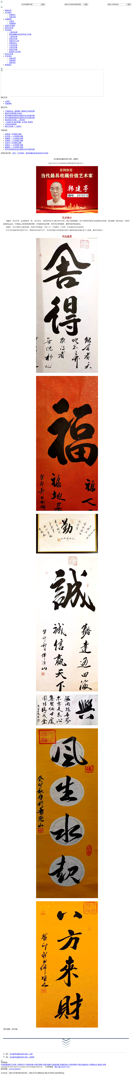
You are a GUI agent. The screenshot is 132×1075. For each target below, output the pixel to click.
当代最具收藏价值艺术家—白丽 (21, 1054)
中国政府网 (55, 1064)
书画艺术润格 (10, 26)
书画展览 (12, 60)
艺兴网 (13, 1064)
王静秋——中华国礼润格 (14, 140)
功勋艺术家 (13, 49)
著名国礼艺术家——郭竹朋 (15, 120)
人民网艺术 (20, 1064)
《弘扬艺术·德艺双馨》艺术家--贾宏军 (19, 122)
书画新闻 (8, 19)
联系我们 (8, 65)
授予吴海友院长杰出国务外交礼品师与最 (20, 149)
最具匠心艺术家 (15, 52)
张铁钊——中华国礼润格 (14, 145)
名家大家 (12, 58)
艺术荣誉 (8, 30)
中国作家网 (72, 1064)
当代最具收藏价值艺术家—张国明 (21, 1057)
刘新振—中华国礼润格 (13, 134)
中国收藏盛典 (6, 1064)
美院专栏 (12, 62)
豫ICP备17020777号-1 (62, 1067)
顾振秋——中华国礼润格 (14, 147)
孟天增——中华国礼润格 (14, 136)
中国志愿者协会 (83, 1064)
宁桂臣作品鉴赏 (10, 124)
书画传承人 (13, 43)
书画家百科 (64, 1064)
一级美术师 (13, 36)
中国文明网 (38, 1064)
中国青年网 (29, 1064)
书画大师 (12, 17)
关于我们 (8, 12)
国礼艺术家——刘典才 (13, 126)
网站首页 (8, 10)
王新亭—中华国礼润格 (13, 143)
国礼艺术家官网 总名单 (13, 113)
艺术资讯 (8, 56)
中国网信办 (93, 1064)
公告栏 (11, 21)
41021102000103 (15, 1069)
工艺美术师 (13, 45)
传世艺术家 (13, 39)
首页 (14, 153)
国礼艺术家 (9, 28)
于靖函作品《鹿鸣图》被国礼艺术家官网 (20, 111)
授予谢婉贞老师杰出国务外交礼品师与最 (20, 115)
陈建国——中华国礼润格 (14, 138)
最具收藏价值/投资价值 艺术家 (20, 34)
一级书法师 (13, 32)
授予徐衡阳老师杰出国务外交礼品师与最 (20, 118)
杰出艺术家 (9, 54)
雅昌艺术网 (102, 1064)
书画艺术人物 (14, 41)
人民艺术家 (13, 47)
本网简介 (12, 15)
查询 (129, 4)
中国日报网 (46, 1064)
